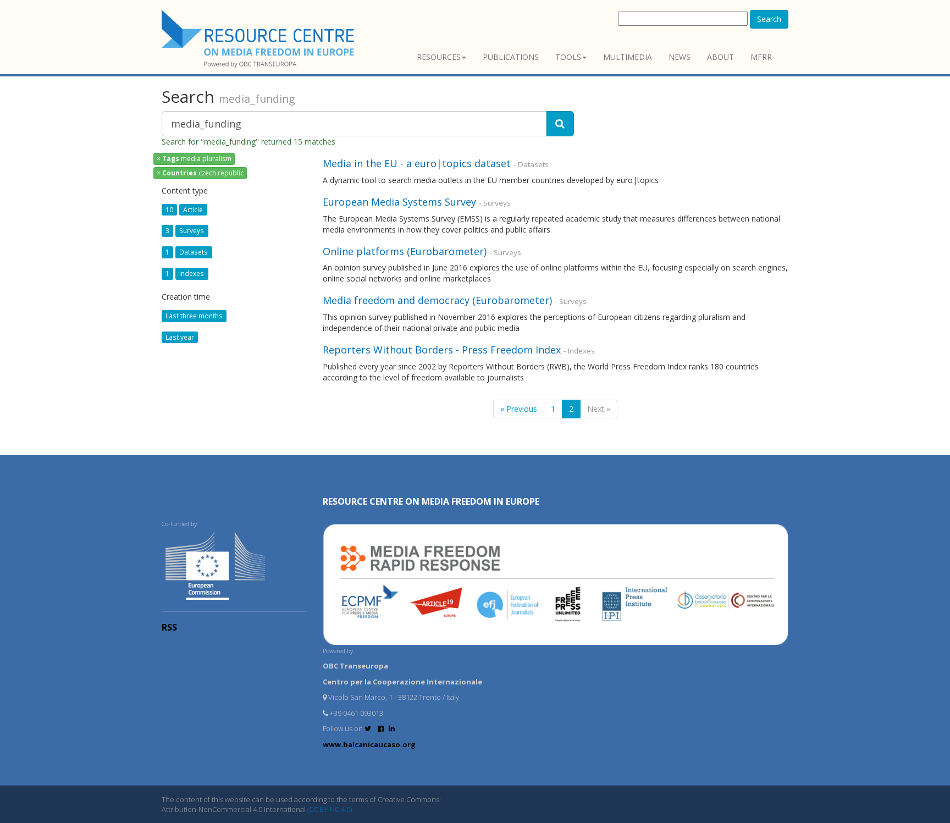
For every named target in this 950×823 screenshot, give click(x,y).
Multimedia (627, 57)
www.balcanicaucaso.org (369, 744)
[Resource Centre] (259, 39)
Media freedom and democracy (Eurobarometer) (437, 300)
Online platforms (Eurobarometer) (405, 251)
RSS (169, 627)
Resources (439, 57)
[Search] (560, 123)
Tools (568, 57)
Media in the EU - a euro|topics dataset (417, 163)
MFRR (761, 57)
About (720, 57)
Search (769, 19)
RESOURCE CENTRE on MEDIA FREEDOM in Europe (431, 501)
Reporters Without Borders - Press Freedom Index (443, 349)
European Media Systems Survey (399, 201)
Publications (511, 57)
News (680, 57)
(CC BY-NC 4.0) (329, 809)
